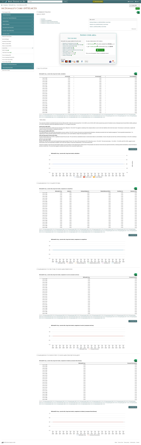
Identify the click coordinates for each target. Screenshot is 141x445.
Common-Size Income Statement (69, 46)
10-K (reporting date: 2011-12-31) (123, 115)
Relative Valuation (5, 24)
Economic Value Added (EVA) (8, 30)
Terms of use (120, 442)
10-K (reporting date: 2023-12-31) (73, 114)
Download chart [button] (133, 149)
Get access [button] (100, 50)
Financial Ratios (5, 21)
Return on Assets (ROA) (6, 45)
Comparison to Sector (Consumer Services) (49, 21)
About (116, 442)
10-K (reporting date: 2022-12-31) (85, 114)
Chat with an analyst (98, 1)
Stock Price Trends (6, 70)
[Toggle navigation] (2, 1)
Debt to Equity (5, 50)
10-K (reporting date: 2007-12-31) (74, 117)
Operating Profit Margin (6, 41)
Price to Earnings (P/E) (6, 55)
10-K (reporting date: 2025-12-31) (49, 114)
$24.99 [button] (137, 8)
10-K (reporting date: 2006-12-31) (87, 117)
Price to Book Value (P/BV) (7, 59)
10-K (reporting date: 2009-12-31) (50, 117)
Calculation (43, 19)
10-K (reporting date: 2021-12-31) (98, 114)
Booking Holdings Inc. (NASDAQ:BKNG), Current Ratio (100, 22)
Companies (5, 5)
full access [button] (92, 44)
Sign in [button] (137, 1)
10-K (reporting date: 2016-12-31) (62, 115)
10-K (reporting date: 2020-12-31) (110, 114)
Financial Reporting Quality (7, 67)
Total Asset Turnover (6, 52)
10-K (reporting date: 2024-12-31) (61, 114)
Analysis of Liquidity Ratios (68, 47)
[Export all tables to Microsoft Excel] (138, 12)
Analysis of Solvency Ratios (68, 48)
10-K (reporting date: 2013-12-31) (99, 115)
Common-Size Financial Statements (9, 18)
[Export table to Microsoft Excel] (135, 73)
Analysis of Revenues (67, 55)
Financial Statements (6, 14)
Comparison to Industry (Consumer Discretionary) (50, 23)
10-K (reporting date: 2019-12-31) (122, 114)
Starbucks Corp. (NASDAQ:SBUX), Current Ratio (99, 24)
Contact (137, 442)
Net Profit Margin (5, 39)
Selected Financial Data (6, 36)
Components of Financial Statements (9, 64)
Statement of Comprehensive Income (70, 43)
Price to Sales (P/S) (6, 61)
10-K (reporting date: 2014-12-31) (87, 115)
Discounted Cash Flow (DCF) (8, 27)
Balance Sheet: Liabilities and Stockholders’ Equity (72, 44)
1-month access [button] (93, 46)
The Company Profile (6, 12)
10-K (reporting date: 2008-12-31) (62, 117)
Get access (131, 1)
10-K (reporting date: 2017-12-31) (50, 115)
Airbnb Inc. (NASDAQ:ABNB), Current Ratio (98, 26)
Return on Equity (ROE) (6, 43)
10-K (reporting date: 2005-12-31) (99, 117)
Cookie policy (132, 442)
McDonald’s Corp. (12, 5)
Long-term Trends (5, 33)
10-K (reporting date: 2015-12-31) (74, 115)
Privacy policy (126, 442)
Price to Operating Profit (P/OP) (8, 57)
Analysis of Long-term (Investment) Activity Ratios (72, 50)
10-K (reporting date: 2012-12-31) (111, 115)
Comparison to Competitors (46, 20)
